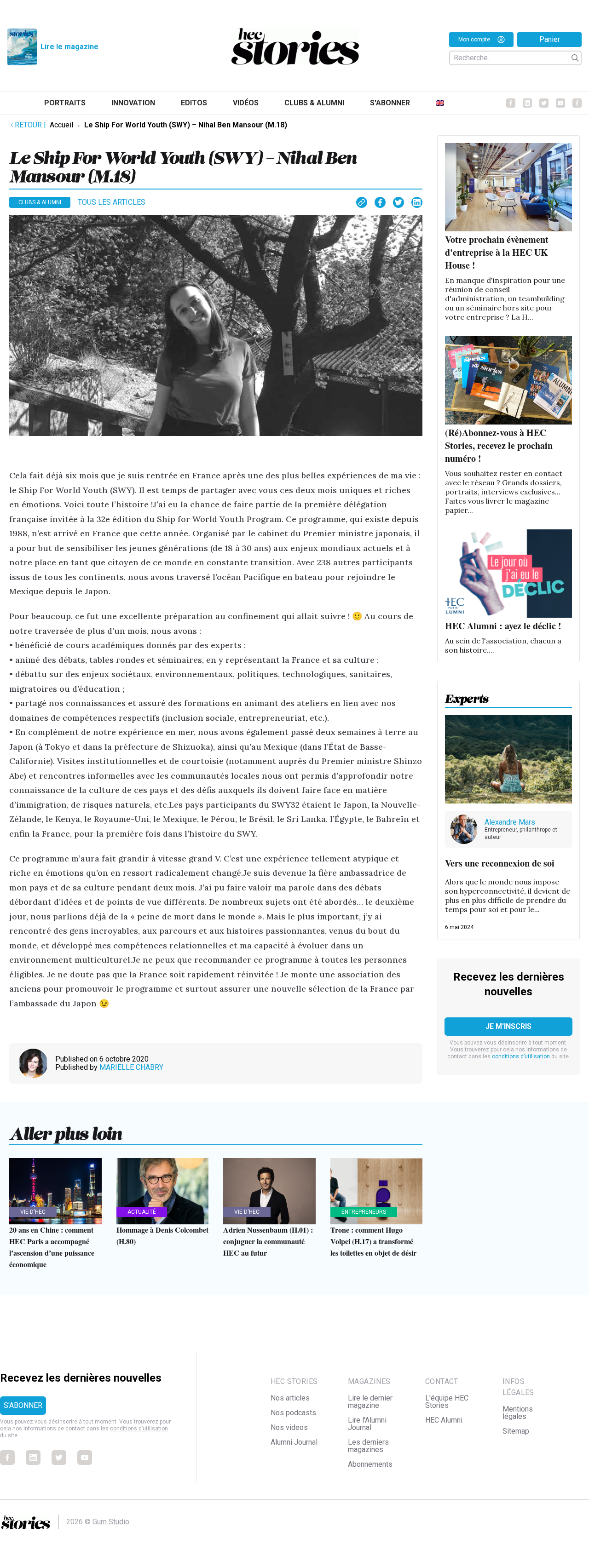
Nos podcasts (293, 1412)
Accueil (61, 125)
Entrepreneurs (363, 1212)
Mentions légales (517, 1413)
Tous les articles (111, 202)
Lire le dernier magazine (370, 1402)
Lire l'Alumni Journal (367, 1424)
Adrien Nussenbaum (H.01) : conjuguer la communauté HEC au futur (268, 1241)
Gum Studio (110, 1521)
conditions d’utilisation (521, 1056)
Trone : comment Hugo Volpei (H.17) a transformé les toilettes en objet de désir (373, 1241)
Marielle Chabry (131, 1067)
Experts (467, 696)
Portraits (65, 102)
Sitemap (515, 1431)
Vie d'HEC (33, 1212)
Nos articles (290, 1398)
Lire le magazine (69, 46)
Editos (194, 102)
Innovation (133, 102)
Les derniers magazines (368, 1446)
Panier (549, 39)
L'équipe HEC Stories (446, 1402)
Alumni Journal (294, 1442)
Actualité (141, 1212)
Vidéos (246, 102)
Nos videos (289, 1427)
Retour (30, 125)
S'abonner (390, 102)
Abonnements (370, 1464)
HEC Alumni (443, 1420)
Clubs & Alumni (314, 102)
